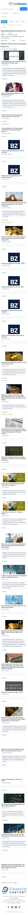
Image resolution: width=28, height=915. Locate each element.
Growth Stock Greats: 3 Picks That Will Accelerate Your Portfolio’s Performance (13, 835)
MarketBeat (5, 378)
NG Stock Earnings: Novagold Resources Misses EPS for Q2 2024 (13, 805)
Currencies (13, 24)
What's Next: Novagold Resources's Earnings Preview (11, 176)
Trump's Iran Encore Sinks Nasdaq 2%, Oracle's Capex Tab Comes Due (12, 115)
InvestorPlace (5, 820)
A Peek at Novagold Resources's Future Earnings (12, 151)
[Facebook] (12, 907)
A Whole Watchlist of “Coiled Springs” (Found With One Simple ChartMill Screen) (12, 130)
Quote (5, 40)
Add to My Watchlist (5, 38)
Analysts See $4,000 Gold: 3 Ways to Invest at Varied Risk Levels (14, 363)
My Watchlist (15, 13)
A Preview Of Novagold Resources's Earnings (11, 311)
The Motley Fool (5, 220)
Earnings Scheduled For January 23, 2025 (11, 780)
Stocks (11, 21)
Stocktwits (5, 412)
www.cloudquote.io (14, 898)
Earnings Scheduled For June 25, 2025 (13, 287)
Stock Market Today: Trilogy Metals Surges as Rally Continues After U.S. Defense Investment (13, 204)
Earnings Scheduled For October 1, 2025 (13, 263)
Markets (4, 21)
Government (7, 124)
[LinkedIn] (15, 907)
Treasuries (4, 27)
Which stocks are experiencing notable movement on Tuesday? (12, 484)
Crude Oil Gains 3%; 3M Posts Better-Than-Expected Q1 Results (13, 606)
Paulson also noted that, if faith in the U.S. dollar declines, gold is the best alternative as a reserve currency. (14, 406)
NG (23, 31)
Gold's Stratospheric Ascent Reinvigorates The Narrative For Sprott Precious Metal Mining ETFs (13, 238)
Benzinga (4, 110)
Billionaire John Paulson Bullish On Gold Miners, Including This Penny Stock (12, 750)
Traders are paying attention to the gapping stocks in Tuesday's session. (13, 576)
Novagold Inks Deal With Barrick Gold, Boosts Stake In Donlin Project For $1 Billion (12, 632)
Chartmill (4, 121)
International (19, 24)
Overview (4, 24)
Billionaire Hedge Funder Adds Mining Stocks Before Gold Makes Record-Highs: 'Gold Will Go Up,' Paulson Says (13, 719)
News (8, 24)
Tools (23, 21)
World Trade (10, 222)
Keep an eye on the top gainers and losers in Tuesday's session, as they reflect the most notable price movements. (14, 492)
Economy (6, 414)
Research (22, 40)
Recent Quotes (5, 13)
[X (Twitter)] (8, 907)
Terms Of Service (16, 903)
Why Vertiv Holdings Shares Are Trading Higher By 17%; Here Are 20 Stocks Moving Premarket (13, 458)
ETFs (17, 21)
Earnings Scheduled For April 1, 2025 (12, 692)
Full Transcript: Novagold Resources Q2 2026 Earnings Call (12, 94)
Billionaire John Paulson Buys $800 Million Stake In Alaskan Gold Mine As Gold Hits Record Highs (13, 545)
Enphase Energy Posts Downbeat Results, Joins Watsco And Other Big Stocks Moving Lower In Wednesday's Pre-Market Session (13, 431)
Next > (15, 49)
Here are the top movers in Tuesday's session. (12, 512)
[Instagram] (19, 907)
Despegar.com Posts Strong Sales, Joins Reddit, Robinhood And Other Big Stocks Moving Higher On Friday (13, 866)
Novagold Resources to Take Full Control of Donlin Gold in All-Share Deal (13, 62)
